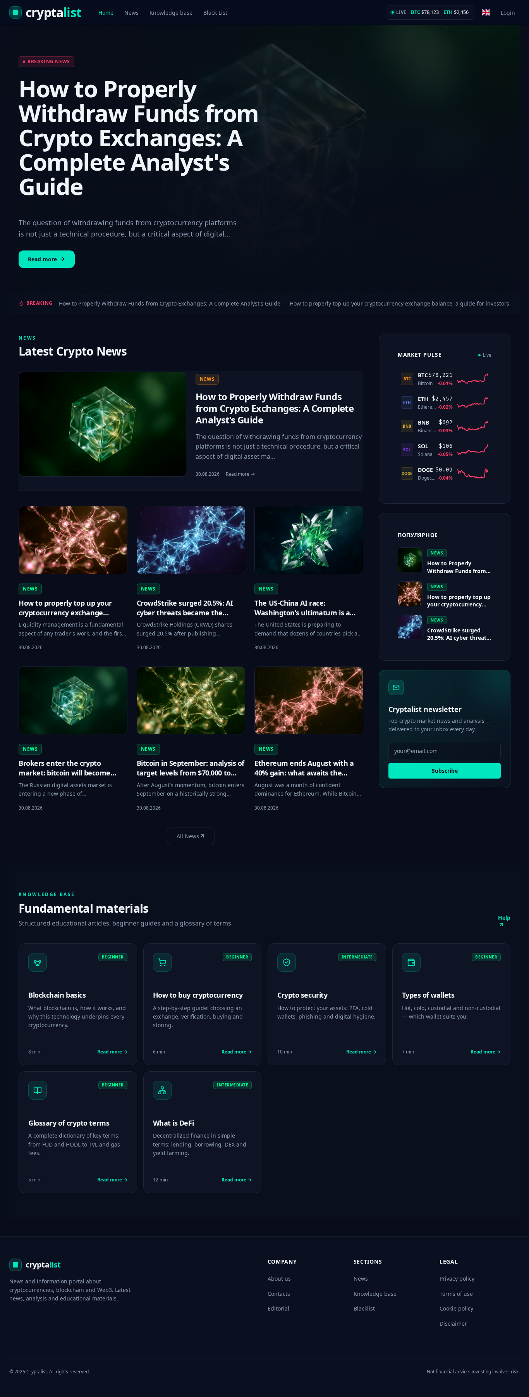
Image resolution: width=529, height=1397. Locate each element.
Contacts (279, 1293)
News (131, 12)
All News (188, 836)
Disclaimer (453, 1323)
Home (105, 12)
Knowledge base (170, 12)
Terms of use (456, 1293)
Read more (42, 259)
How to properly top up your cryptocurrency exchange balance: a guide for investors (399, 303)
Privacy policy (457, 1278)
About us (279, 1278)
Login (508, 12)
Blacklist (364, 1308)
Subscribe (445, 770)
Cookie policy (456, 1308)
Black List (215, 12)
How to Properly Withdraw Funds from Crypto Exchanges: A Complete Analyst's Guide (169, 303)
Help (504, 917)
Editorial (278, 1308)
